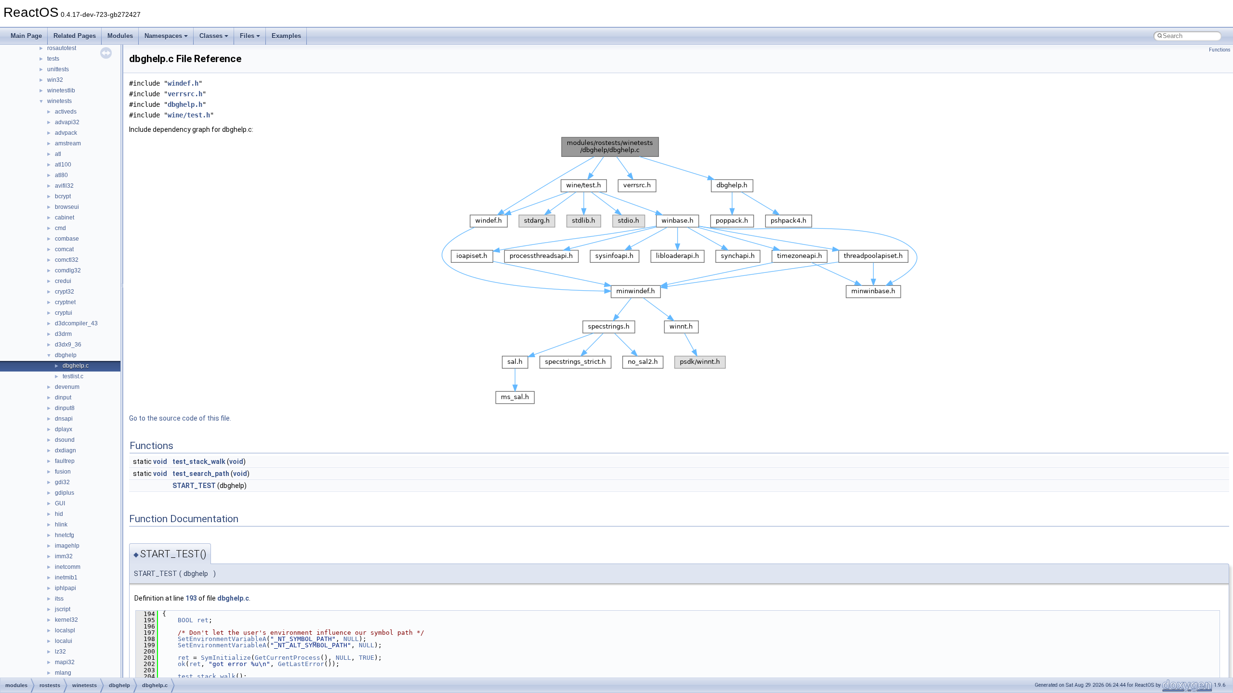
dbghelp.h (185, 104)
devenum (67, 387)
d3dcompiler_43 (76, 323)
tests (53, 58)
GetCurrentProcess (287, 657)
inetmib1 (66, 577)
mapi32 (65, 662)
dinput (63, 397)
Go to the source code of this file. (180, 418)
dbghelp (66, 355)
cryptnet (65, 302)
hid (59, 514)
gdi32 (62, 482)
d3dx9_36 (68, 344)
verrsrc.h (185, 94)
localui (63, 641)
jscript (62, 609)
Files (247, 35)
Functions (1220, 50)
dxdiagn (65, 450)
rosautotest (61, 48)
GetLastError (301, 663)
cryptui (63, 312)
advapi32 (67, 122)
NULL (351, 638)
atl (58, 154)
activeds (66, 111)
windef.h (183, 83)
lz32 (60, 651)
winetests (59, 101)
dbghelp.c (76, 365)
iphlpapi (65, 588)
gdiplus (64, 492)
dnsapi (64, 418)
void (160, 461)
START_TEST (194, 485)
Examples (286, 35)
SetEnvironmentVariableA (222, 638)
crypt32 (64, 291)
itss (59, 598)
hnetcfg (64, 535)
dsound (65, 439)
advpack (66, 132)
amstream (68, 143)
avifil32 (64, 185)
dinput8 (65, 408)
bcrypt (63, 196)
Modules (120, 35)
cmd (60, 228)
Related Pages (74, 35)
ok (181, 663)
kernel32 (66, 619)
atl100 (63, 164)
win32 (55, 80)
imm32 (64, 556)
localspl (65, 630)
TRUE (366, 657)
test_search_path (200, 473)
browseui (67, 207)
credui (63, 281)
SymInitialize (226, 657)
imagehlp (67, 545)
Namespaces (163, 35)
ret (203, 620)
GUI (60, 503)
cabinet (64, 217)
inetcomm (67, 567)
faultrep (65, 461)
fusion (63, 471)
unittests (58, 69)
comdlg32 (68, 270)
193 (191, 598)
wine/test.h (189, 115)
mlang (63, 672)
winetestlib (61, 90)
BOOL (185, 620)
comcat (64, 249)
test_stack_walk (198, 461)
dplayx (63, 429)
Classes (211, 35)
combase (67, 238)
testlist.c (73, 376)
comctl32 (67, 260)
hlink (61, 524)
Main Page (26, 35)
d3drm (63, 334)
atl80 (61, 175)
